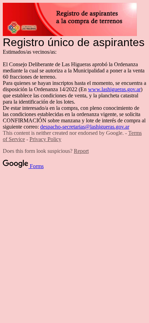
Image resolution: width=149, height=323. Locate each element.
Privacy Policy (45, 139)
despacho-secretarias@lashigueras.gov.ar (84, 127)
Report (81, 151)
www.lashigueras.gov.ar (114, 89)
